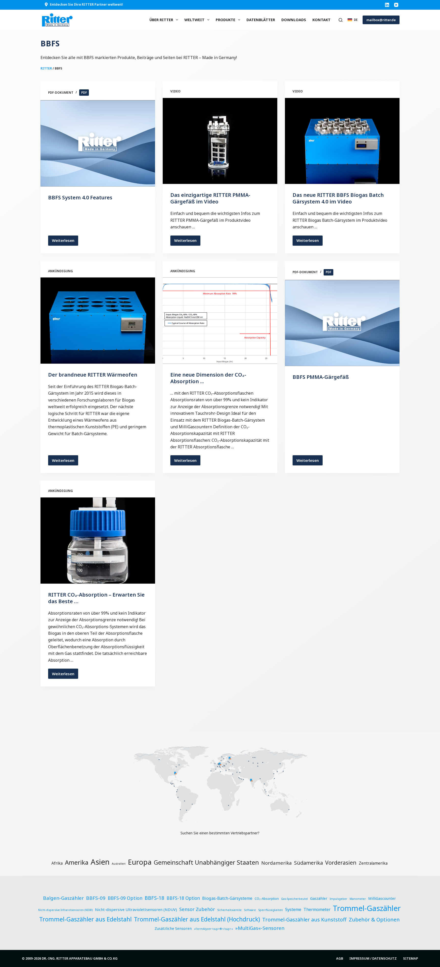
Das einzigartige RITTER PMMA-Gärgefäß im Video (210, 198)
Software (250, 910)
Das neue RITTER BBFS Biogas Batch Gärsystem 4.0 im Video (338, 198)
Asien (100, 862)
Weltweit (194, 19)
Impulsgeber (338, 899)
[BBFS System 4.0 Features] (97, 143)
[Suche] (340, 20)
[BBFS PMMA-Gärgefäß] (342, 323)
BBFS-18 (154, 897)
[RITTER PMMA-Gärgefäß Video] (220, 141)
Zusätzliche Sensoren (173, 928)
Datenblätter (260, 19)
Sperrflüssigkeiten (270, 910)
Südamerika (308, 862)
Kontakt (321, 19)
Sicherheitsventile (229, 910)
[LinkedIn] (387, 5)
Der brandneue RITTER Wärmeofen (92, 374)
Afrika (57, 863)
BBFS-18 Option (183, 898)
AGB (339, 958)
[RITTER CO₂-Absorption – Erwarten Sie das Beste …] (97, 540)
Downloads (293, 19)
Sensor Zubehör (197, 909)
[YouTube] (396, 5)
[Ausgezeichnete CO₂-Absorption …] (220, 320)
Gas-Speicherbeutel (294, 899)
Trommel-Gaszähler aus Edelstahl (85, 919)
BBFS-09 (95, 898)
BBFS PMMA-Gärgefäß (321, 377)
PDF (84, 92)
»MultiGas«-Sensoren (259, 928)
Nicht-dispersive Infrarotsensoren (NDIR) (65, 910)
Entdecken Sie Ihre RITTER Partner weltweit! (86, 4)
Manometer (358, 899)
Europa (140, 862)
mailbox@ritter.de (381, 20)
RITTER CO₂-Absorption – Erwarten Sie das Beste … (96, 598)
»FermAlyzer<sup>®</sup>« (213, 929)
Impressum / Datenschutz (373, 958)
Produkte (225, 19)
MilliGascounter (382, 898)
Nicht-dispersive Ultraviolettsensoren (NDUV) (136, 909)
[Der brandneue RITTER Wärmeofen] (97, 320)
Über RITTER (161, 19)
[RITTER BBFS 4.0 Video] (342, 141)
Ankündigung (60, 271)
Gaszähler (318, 898)
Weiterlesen (65, 241)
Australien (119, 863)
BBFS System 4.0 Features (80, 197)
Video (175, 91)
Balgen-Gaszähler (63, 898)
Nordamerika (276, 863)
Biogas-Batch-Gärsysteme (227, 898)
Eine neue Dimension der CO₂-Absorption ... (208, 378)
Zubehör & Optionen (374, 919)
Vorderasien (340, 862)
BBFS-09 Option (125, 898)
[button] (353, 19)
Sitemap (410, 958)
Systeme (293, 909)
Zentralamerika (373, 863)
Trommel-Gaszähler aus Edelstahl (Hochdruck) (197, 919)
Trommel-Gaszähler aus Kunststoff (304, 919)
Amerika (76, 862)
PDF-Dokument (60, 92)
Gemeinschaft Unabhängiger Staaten (206, 862)
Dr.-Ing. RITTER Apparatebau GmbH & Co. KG (80, 958)
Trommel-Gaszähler (367, 908)
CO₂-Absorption (267, 898)
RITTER (46, 68)
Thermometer (317, 909)
